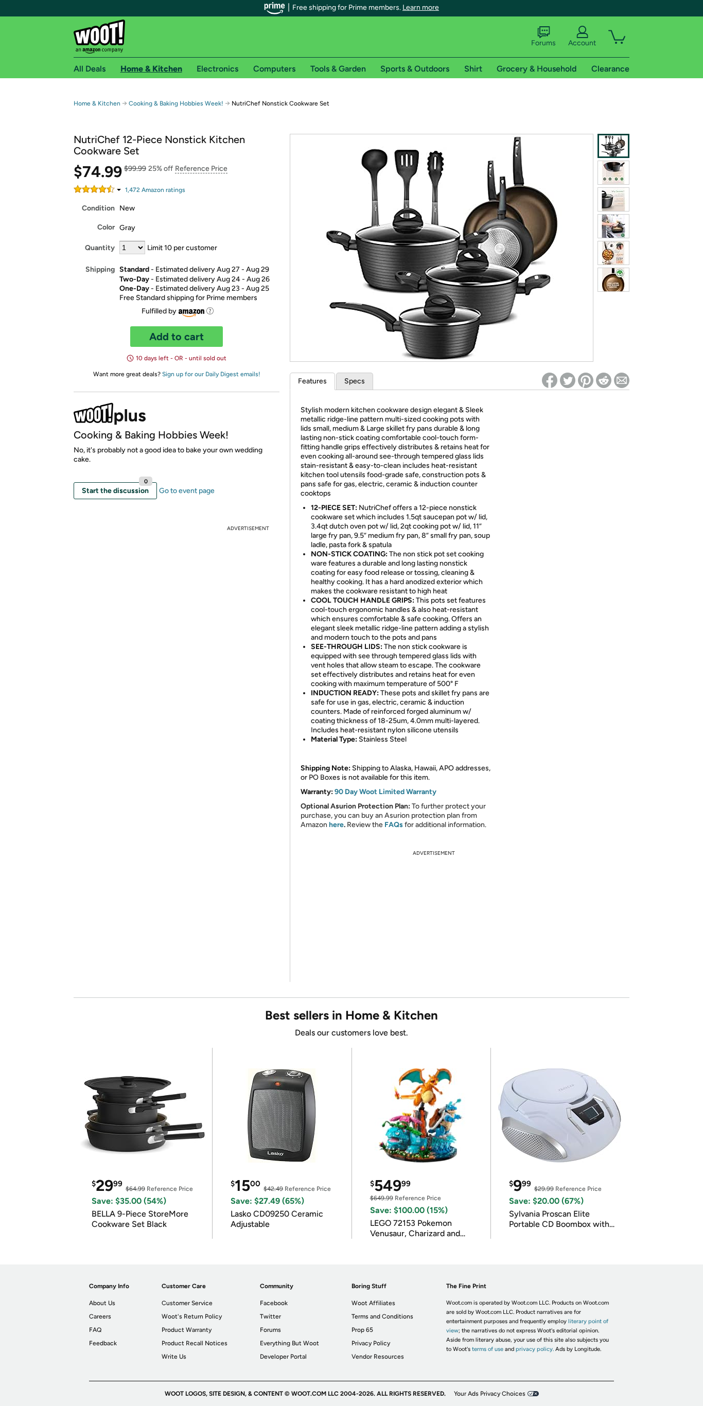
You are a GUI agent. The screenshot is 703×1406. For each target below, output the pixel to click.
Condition (98, 208)
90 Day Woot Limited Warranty (385, 791)
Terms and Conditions (382, 1316)
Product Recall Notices (194, 1343)
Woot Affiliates (373, 1303)
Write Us (174, 1356)
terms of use (487, 1349)
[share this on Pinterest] (585, 380)
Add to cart (176, 336)
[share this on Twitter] (567, 380)
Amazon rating (155, 190)
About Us (102, 1303)
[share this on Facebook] (549, 380)
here (336, 824)
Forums (543, 43)
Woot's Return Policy (192, 1316)
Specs (354, 381)
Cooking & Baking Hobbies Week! (176, 103)
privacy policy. (535, 1349)
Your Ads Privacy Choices (489, 1393)
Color (106, 227)
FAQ (95, 1329)
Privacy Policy (370, 1343)
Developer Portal (283, 1356)
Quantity (100, 247)
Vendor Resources (377, 1356)
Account (582, 43)
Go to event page (187, 490)
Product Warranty (187, 1329)
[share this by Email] (621, 380)
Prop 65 (362, 1329)
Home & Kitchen (97, 103)
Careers (100, 1316)
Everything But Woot (289, 1343)
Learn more (420, 7)
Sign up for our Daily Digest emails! (211, 374)
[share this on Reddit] (603, 380)
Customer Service (187, 1303)
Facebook (274, 1303)
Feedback (103, 1343)
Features (312, 381)
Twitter (270, 1316)
